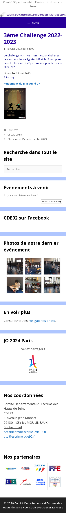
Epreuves (13, 130)
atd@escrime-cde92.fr (20, 436)
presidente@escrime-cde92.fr (25, 432)
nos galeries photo (41, 321)
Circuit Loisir (15, 134)
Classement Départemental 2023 (27, 139)
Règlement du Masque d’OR (22, 83)
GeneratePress (53, 507)
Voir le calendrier (50, 201)
